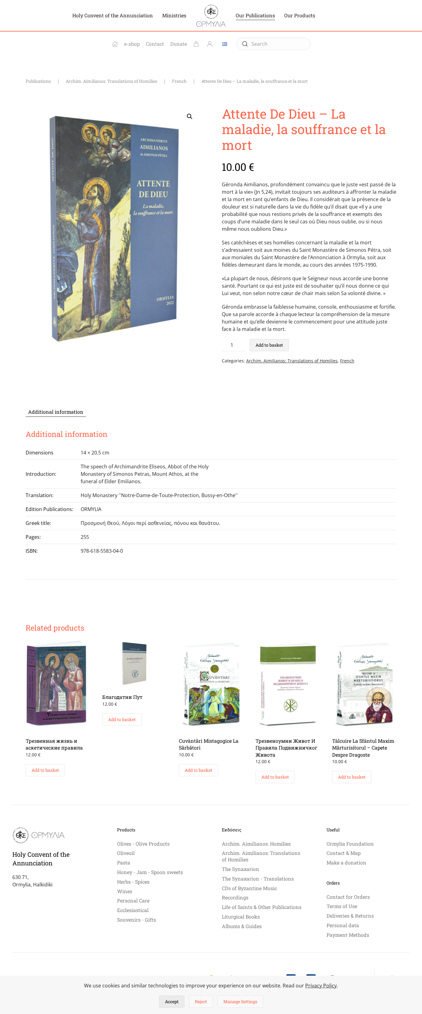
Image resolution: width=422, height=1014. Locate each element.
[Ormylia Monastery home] (115, 44)
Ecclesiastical (133, 910)
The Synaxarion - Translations (258, 878)
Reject (201, 1001)
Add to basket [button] (45, 770)
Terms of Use (342, 906)
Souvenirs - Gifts (136, 919)
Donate (178, 43)
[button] (189, 116)
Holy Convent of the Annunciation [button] (112, 15)
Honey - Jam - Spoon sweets (150, 872)
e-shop (132, 43)
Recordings (235, 897)
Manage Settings (240, 1001)
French (347, 361)
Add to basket (269, 345)
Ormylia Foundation (350, 843)
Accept (172, 1001)
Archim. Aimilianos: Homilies (256, 843)
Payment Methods (348, 935)
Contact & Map (344, 853)
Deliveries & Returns (350, 915)
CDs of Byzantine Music (249, 888)
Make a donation (346, 862)
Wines (124, 891)
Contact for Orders (348, 897)
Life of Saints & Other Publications (262, 907)
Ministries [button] (174, 15)
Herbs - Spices (133, 881)
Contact (155, 43)
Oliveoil (126, 853)
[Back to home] (211, 15)
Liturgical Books (241, 916)
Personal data (343, 925)
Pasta (123, 862)
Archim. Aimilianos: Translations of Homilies (292, 361)
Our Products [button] (299, 15)
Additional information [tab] (55, 411)
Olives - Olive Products (143, 843)
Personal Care (133, 900)
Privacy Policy (321, 985)
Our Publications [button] (255, 15)
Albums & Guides (242, 926)
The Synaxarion (240, 869)
